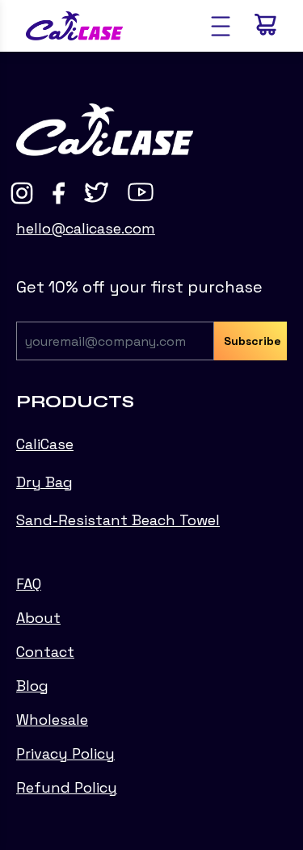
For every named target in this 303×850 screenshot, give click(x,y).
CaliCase (45, 444)
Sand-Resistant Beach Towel (118, 520)
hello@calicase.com (85, 228)
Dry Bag (44, 482)
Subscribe (252, 341)
